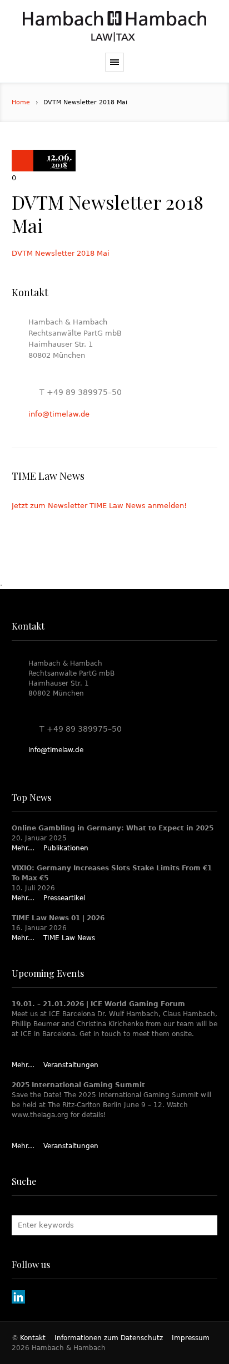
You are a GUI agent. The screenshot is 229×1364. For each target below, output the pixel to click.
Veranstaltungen (70, 1065)
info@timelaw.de (58, 414)
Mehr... (23, 848)
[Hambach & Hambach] (114, 26)
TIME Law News (69, 938)
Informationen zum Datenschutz (108, 1338)
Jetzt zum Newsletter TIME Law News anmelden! (99, 505)
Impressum (191, 1338)
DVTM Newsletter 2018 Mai (60, 253)
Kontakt (33, 1338)
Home (21, 102)
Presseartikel (64, 898)
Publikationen (65, 848)
